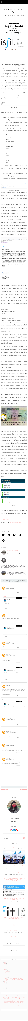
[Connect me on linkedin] (15, 830)
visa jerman (8, 1005)
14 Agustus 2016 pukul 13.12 (11, 670)
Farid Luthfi (8, 685)
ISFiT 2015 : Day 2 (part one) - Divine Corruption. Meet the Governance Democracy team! (13, 563)
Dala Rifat (8, 599)
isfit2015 (9, 1000)
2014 (5, 981)
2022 (5, 963)
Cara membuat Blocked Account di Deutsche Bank (14, 942)
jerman (14, 1000)
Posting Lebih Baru (5, 789)
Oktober (6, 972)
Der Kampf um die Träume (14, 11)
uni (3, 1005)
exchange (23, 997)
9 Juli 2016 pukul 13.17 (9, 686)
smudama (22, 1002)
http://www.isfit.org (7, 519)
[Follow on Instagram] (11, 830)
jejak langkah (8, 731)
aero (4, 995)
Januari (6, 977)
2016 (5, 969)
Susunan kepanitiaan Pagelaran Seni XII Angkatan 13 (14, 847)
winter (23, 1005)
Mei (6, 974)
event (19, 997)
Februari (7, 976)
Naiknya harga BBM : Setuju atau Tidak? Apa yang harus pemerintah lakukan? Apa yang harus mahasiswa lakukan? (14, 866)
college (18, 995)
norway (18, 1001)
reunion (13, 1002)
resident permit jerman (8, 1002)
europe (16, 997)
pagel (21, 1001)
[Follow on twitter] (13, 830)
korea (23, 1000)
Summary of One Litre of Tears (14, 872)
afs (6, 995)
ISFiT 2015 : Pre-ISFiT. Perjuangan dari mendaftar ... (14, 978)
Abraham (7, 614)
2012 (5, 983)
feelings (6, 998)
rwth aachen (17, 1002)
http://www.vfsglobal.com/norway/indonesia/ (15, 520)
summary (12, 1004)
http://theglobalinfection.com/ (15, 522)
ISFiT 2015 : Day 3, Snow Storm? (12, 550)
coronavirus (22, 995)
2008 (5, 988)
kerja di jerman (19, 1000)
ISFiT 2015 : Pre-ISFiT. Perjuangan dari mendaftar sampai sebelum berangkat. (14, 918)
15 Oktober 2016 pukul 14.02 (10, 745)
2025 (5, 962)
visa (5, 1005)
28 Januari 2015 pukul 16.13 (10, 588)
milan (14, 1001)
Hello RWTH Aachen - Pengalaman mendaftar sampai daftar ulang (14, 899)
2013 (5, 982)
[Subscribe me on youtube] (17, 830)
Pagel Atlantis (14, 936)
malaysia (7, 1001)
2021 (5, 964)
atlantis (8, 995)
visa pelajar (13, 1005)
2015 (5, 970)
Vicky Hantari (8, 718)
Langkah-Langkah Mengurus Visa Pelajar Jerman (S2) (14, 925)
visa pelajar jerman (18, 1005)
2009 (5, 987)
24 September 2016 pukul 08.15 (10, 732)
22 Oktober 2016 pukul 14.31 (10, 759)
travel (23, 1003)
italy (12, 1000)
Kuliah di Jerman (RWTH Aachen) (14, 930)
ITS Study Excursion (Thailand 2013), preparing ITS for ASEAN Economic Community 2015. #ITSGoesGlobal (14, 879)
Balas (18, 592)
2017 (5, 968)
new (16, 1001)
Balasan (4, 596)
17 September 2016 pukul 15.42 (10, 719)
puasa (23, 1001)
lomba (5, 1001)
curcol (5, 997)
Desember (7, 971)
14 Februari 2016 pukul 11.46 (10, 655)
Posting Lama (23, 789)
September (7, 973)
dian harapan (10, 997)
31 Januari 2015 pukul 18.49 (10, 643)
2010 (5, 986)
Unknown (8, 587)
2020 (5, 965)
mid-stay (11, 1001)
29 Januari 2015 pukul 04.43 (11, 600)
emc (13, 997)
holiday (19, 998)
